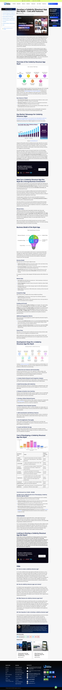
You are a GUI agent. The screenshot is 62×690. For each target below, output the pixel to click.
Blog (18, 14)
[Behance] (53, 677)
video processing (21, 401)
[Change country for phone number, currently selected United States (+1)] (32, 346)
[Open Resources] (35, 3)
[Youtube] (55, 677)
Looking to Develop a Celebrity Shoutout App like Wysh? (9, 23)
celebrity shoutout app (25, 364)
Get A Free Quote (54, 17)
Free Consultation (42, 169)
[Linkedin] (48, 677)
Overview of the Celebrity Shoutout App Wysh (9, 11)
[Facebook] (44, 677)
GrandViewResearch (34, 140)
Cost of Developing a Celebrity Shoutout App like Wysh (9, 19)
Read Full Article (21, 657)
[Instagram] (51, 677)
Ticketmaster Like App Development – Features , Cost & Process (24, 654)
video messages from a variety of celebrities (32, 91)
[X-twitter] (46, 677)
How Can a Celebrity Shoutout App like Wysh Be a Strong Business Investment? (9, 14)
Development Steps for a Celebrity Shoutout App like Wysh (9, 18)
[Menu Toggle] (58, 2)
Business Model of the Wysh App (8, 16)
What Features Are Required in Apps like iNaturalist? (39, 654)
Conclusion (4, 21)
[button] (18, 637)
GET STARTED (37, 352)
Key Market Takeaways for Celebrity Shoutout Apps (9, 13)
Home (17, 14)
